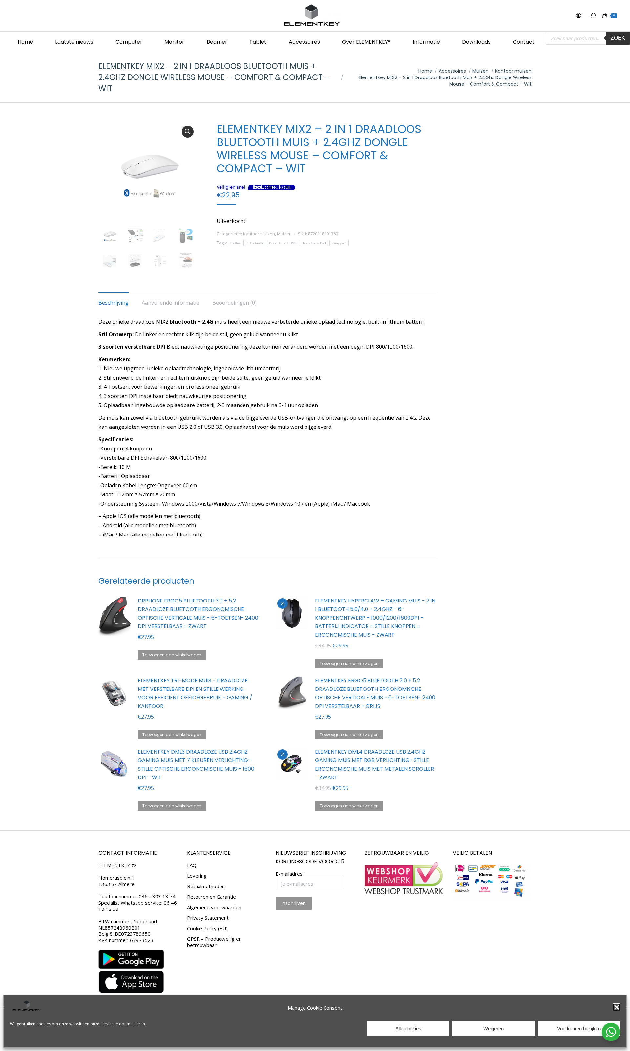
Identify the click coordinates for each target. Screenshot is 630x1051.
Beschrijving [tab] (113, 302)
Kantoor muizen (259, 234)
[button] (616, 1007)
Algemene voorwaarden (214, 907)
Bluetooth (255, 243)
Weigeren (493, 1028)
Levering (197, 876)
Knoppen (339, 243)
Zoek (618, 38)
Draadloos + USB (283, 243)
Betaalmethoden (206, 886)
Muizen (284, 234)
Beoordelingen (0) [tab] (234, 302)
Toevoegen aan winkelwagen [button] (171, 655)
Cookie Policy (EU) (207, 928)
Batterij (236, 243)
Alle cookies (408, 1028)
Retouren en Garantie (211, 897)
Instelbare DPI (314, 243)
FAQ (192, 865)
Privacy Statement (208, 918)
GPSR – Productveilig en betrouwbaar (214, 942)
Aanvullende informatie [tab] (170, 302)
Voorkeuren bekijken (579, 1028)
